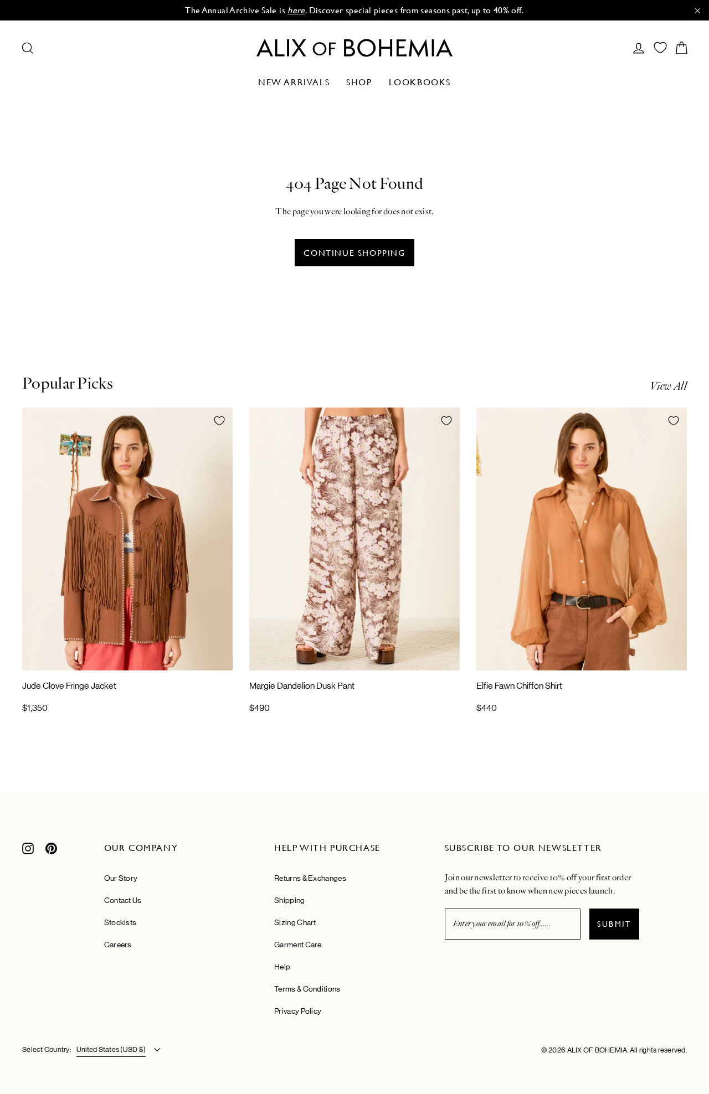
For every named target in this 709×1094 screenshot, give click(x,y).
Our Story (121, 878)
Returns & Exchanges (310, 878)
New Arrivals (294, 82)
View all (668, 386)
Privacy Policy (297, 1011)
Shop (359, 82)
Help (282, 966)
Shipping (289, 900)
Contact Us (123, 900)
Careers (118, 944)
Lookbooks (420, 82)
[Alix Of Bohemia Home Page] (354, 48)
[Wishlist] (660, 47)
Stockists (120, 922)
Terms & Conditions (307, 988)
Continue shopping (354, 252)
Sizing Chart (295, 922)
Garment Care (298, 944)
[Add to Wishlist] (219, 420)
